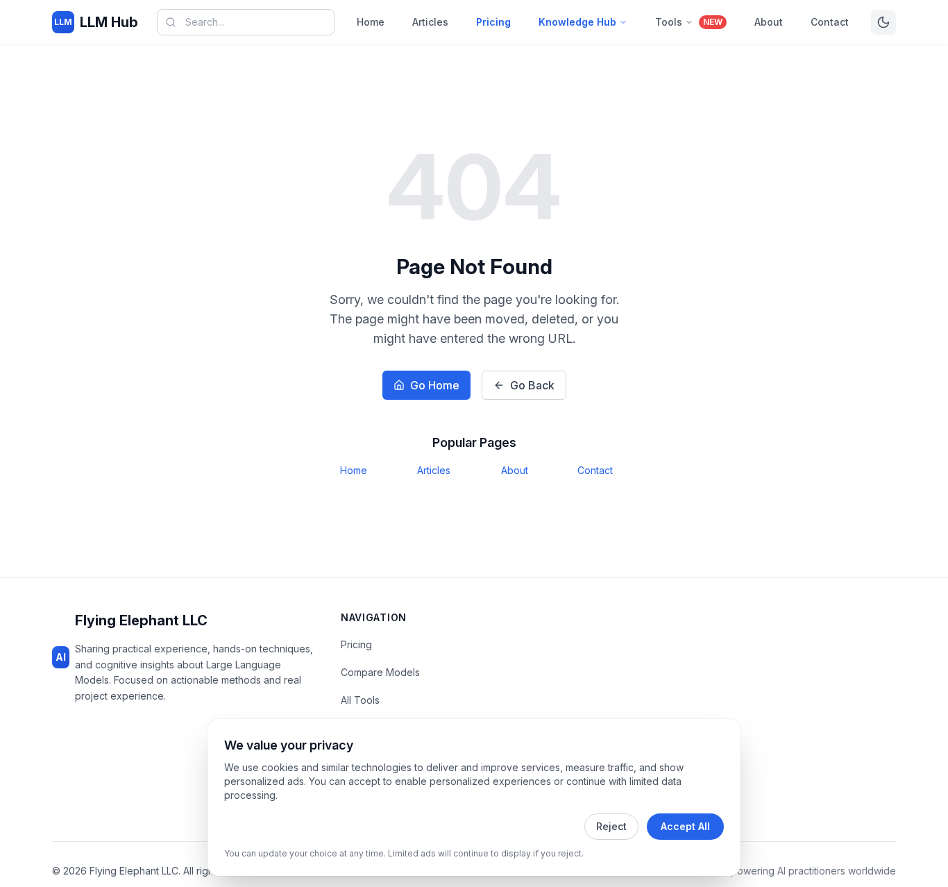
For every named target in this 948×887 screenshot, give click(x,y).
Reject (611, 826)
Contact (830, 22)
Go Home (434, 385)
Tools (688, 22)
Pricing (493, 22)
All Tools (360, 700)
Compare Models (380, 672)
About (768, 22)
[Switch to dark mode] (883, 22)
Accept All (685, 826)
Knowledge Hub (577, 22)
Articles (430, 22)
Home (370, 22)
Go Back (532, 385)
